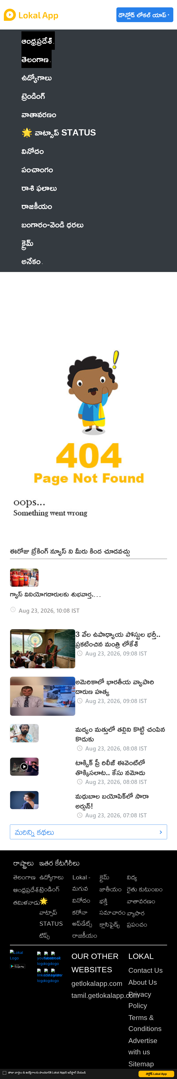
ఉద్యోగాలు (51, 877)
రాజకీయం (84, 935)
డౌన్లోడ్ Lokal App (156, 1074)
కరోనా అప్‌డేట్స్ (82, 918)
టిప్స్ (44, 935)
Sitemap (141, 1064)
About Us (142, 982)
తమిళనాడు (26, 902)
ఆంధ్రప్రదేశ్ (36, 40)
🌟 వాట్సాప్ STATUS (51, 912)
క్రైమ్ (104, 877)
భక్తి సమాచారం (113, 907)
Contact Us (145, 970)
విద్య (132, 877)
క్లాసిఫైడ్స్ (110, 924)
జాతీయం (111, 889)
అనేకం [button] (31, 260)
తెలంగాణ (35, 58)
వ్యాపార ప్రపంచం (137, 919)
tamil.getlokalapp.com (105, 995)
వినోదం (81, 900)
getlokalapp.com (96, 983)
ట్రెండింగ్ (49, 889)
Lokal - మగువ (81, 883)
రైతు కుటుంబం (145, 889)
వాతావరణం (141, 901)
